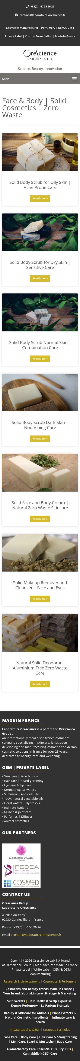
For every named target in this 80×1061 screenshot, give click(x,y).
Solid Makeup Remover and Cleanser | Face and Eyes (40, 585)
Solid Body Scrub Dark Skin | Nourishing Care (40, 424)
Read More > (40, 198)
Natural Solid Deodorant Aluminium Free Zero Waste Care (40, 668)
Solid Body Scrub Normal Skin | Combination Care (40, 345)
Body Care (28, 1037)
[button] (74, 78)
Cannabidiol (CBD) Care (40, 1053)
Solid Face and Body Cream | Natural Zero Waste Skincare (40, 505)
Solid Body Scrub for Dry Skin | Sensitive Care (40, 264)
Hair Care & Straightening (58, 1037)
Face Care (10, 1037)
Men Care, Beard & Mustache (32, 1041)
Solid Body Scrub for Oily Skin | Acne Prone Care (40, 184)
